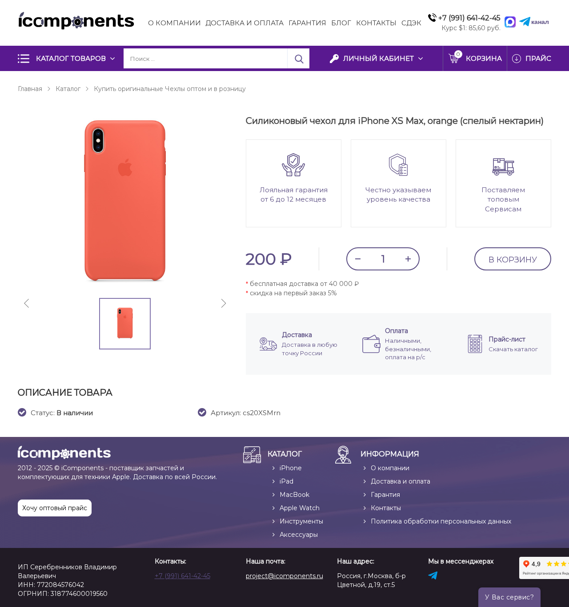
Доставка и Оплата (244, 23)
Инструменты (301, 521)
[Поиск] (298, 58)
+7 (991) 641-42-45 (182, 576)
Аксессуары (299, 535)
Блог (341, 23)
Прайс (538, 58)
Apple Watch (300, 508)
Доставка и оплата (400, 481)
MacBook (294, 495)
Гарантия (307, 23)
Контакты (376, 23)
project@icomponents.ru (284, 576)
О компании (174, 23)
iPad (286, 481)
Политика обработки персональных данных (441, 521)
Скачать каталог (513, 349)
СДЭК (411, 23)
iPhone (291, 468)
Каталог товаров (71, 58)
